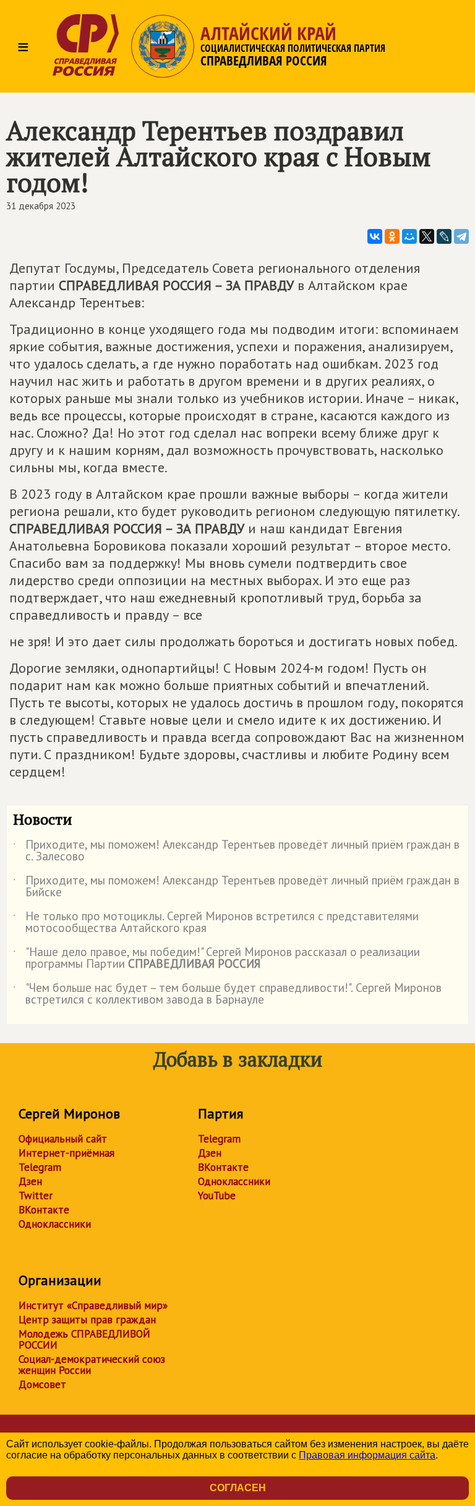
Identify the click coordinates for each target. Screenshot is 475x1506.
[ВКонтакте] (374, 236)
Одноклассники (55, 1223)
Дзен (30, 1181)
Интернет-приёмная (66, 1153)
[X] (426, 236)
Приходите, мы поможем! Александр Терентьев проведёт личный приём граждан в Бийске (236, 887)
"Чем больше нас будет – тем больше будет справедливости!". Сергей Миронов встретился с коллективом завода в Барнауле (227, 994)
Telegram (40, 1167)
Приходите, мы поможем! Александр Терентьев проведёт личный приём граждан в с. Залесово (236, 851)
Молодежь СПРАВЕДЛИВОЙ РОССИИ (84, 1339)
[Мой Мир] (409, 236)
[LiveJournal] (444, 236)
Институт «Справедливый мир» (93, 1305)
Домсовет (42, 1384)
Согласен (238, 1488)
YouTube (217, 1195)
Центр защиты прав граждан (87, 1319)
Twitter (36, 1195)
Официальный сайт (63, 1138)
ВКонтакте (44, 1209)
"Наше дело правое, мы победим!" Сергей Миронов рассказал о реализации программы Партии (216, 958)
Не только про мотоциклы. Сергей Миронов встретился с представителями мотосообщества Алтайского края (216, 922)
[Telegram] (461, 236)
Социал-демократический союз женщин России (92, 1365)
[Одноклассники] (392, 236)
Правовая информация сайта (367, 1455)
